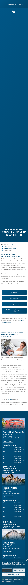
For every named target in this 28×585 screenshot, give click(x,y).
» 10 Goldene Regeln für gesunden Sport (14, 310)
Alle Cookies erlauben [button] (14, 574)
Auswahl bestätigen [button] (19, 570)
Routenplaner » (8, 441)
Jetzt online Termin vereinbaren (16, 4)
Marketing (13, 581)
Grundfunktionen (8, 579)
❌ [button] (27, 560)
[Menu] (3, 4)
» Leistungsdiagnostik (14, 304)
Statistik (6, 581)
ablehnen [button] (7, 570)
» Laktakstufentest (14, 298)
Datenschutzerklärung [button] (8, 566)
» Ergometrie (14, 292)
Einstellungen (19, 579)
